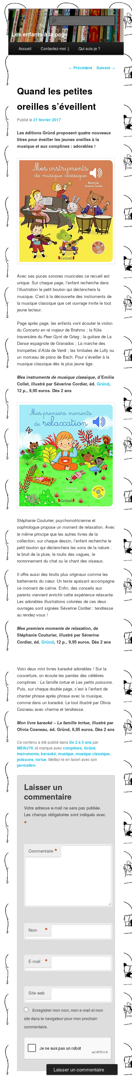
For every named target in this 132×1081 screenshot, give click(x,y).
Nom (38, 930)
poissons (25, 759)
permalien (26, 765)
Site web (37, 993)
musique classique (93, 754)
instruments (28, 754)
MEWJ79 (25, 748)
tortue (41, 759)
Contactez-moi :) (55, 48)
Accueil (25, 48)
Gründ (103, 384)
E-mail (38, 961)
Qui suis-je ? (89, 48)
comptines (72, 748)
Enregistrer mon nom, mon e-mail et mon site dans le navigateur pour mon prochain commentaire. (63, 1018)
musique (66, 754)
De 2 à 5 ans (80, 742)
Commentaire (43, 851)
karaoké (48, 754)
